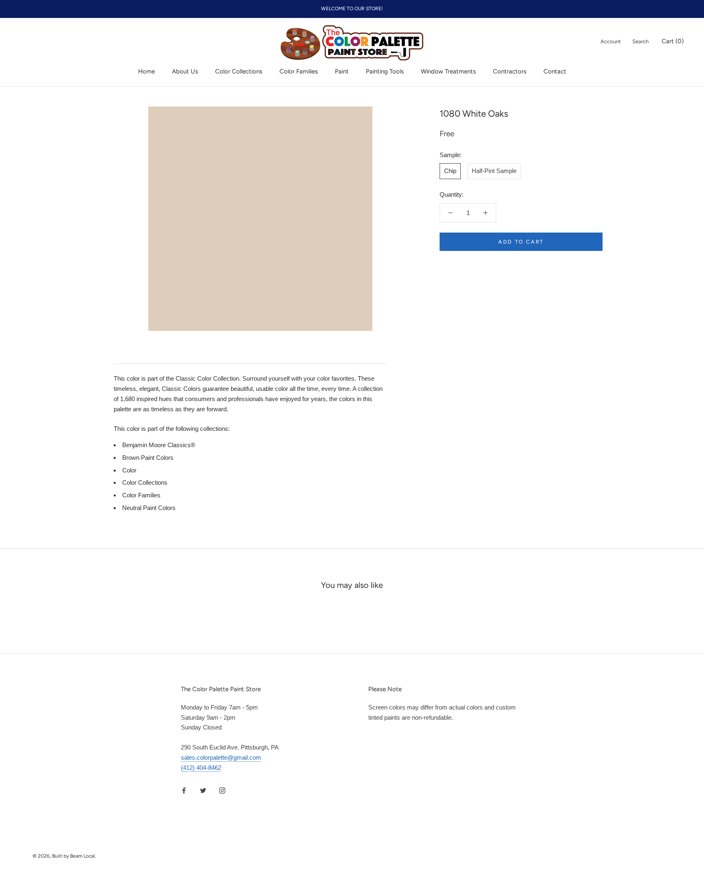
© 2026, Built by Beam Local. (64, 856)
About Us (185, 71)
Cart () (673, 41)
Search (640, 41)
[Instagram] (222, 790)
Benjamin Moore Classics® (158, 444)
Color (129, 470)
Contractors (509, 71)
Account (611, 41)
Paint (342, 71)
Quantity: (452, 194)
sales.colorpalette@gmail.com (221, 757)
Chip (450, 171)
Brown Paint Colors (148, 457)
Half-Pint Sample (494, 171)
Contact (554, 71)
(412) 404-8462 (201, 767)
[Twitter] (203, 790)
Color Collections (238, 71)
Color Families (298, 71)
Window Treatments (448, 71)
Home (146, 71)
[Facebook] (184, 790)
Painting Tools (385, 71)
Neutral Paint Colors (149, 507)
